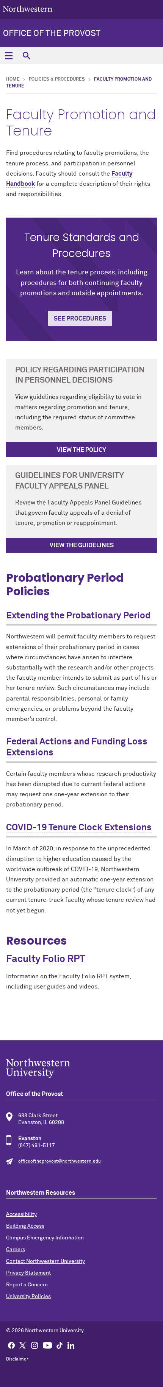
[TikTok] (59, 1345)
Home (13, 79)
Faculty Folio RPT (45, 959)
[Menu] (8, 55)
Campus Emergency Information (45, 1238)
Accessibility (21, 1214)
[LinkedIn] (70, 1345)
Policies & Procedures (57, 79)
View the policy (81, 450)
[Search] (26, 55)
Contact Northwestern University (45, 1261)
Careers (15, 1249)
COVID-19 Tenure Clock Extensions (79, 827)
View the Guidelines (82, 545)
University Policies (28, 1296)
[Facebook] (11, 1345)
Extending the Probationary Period (78, 615)
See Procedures (80, 319)
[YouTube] (47, 1345)
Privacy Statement (28, 1273)
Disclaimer (17, 1359)
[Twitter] (22, 1345)
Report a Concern (27, 1284)
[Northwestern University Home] (27, 9)
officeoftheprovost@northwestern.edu (59, 1161)
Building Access (25, 1226)
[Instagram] (34, 1345)
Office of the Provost (51, 34)
